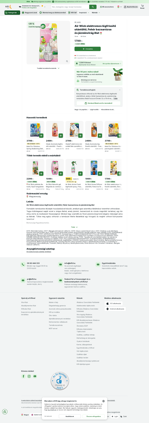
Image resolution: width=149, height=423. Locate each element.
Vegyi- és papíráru (80, 109)
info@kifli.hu (69, 263)
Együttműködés (109, 263)
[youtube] (35, 376)
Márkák (95, 12)
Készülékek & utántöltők (108, 109)
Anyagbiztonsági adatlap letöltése (39, 252)
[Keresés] (93, 7)
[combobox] (70, 7)
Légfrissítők (94, 109)
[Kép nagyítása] (67, 61)
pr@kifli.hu (31, 279)
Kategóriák (12, 12)
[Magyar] (119, 7)
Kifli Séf (74, 12)
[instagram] (29, 376)
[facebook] (23, 376)
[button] (131, 7)
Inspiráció (83, 12)
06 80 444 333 (33, 263)
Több (115, 98)
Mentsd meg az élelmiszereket (54, 12)
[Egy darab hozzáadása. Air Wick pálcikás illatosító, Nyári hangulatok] (41, 173)
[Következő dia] (118, 129)
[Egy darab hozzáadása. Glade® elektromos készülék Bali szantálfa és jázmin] (80, 135)
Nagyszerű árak (31, 12)
